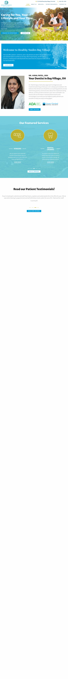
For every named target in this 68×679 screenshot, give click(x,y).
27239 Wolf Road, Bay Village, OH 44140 (46, 1)
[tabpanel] (17, 146)
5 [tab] (39, 168)
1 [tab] (29, 168)
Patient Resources (51, 4)
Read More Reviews (34, 211)
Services (40, 4)
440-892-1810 (62, 1)
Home (28, 4)
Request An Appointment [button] (9, 33)
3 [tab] (34, 168)
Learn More (8, 65)
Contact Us (62, 4)
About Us (33, 4)
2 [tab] (31, 168)
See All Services (34, 171)
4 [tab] (37, 168)
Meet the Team (34, 109)
